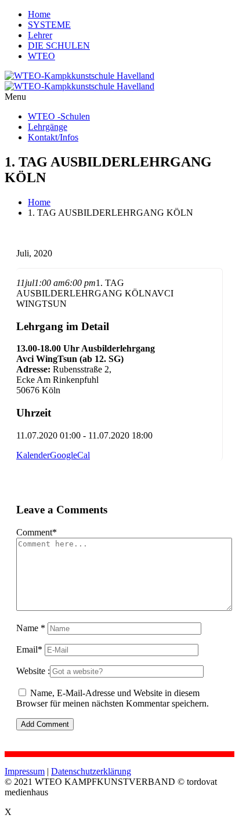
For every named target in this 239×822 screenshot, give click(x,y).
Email (29, 649)
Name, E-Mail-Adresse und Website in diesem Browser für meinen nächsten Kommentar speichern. (112, 698)
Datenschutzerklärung (91, 771)
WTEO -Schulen (59, 116)
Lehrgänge (47, 127)
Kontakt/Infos (53, 137)
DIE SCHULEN (59, 45)
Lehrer (40, 35)
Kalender (33, 455)
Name (30, 628)
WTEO (41, 56)
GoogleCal (70, 455)
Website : (33, 671)
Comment (36, 532)
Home (39, 14)
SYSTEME (49, 25)
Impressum (25, 771)
